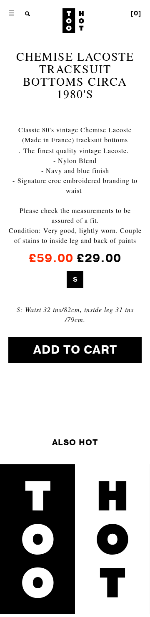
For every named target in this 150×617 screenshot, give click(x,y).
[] (136, 13)
